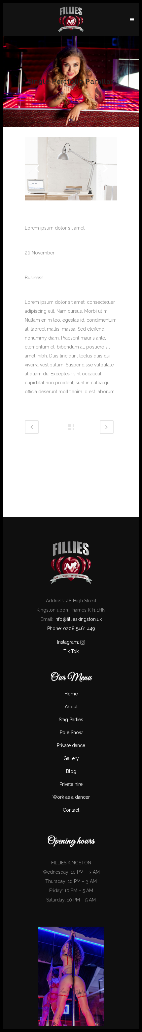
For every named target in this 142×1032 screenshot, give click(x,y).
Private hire (71, 784)
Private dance (71, 745)
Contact (71, 810)
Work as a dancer (71, 797)
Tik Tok (71, 651)
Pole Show (71, 732)
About (71, 706)
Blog (71, 771)
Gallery (71, 758)
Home (71, 693)
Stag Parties (71, 719)
